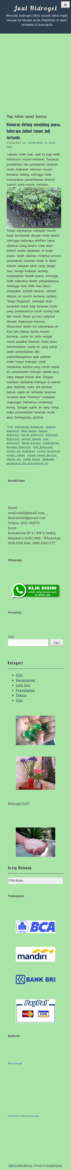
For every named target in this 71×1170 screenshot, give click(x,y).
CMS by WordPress (20, 1165)
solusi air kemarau (21, 450)
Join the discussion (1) (31, 463)
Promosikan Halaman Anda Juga (23, 1116)
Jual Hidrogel (35, 8)
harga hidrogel (32, 434)
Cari (11, 636)
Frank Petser (54, 1165)
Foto (19, 675)
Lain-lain (23, 685)
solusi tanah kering (41, 455)
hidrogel (52, 434)
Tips (19, 700)
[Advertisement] (35, 71)
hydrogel (13, 438)
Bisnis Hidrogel (15, 1063)
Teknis (21, 695)
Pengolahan (25, 690)
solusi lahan (16, 455)
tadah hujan (31, 459)
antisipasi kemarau (29, 426)
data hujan (28, 430)
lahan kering (31, 442)
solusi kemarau (48, 450)
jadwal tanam (31, 438)
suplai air (14, 459)
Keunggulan (25, 680)
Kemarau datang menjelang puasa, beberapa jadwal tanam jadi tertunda (34, 131)
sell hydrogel (43, 447)
